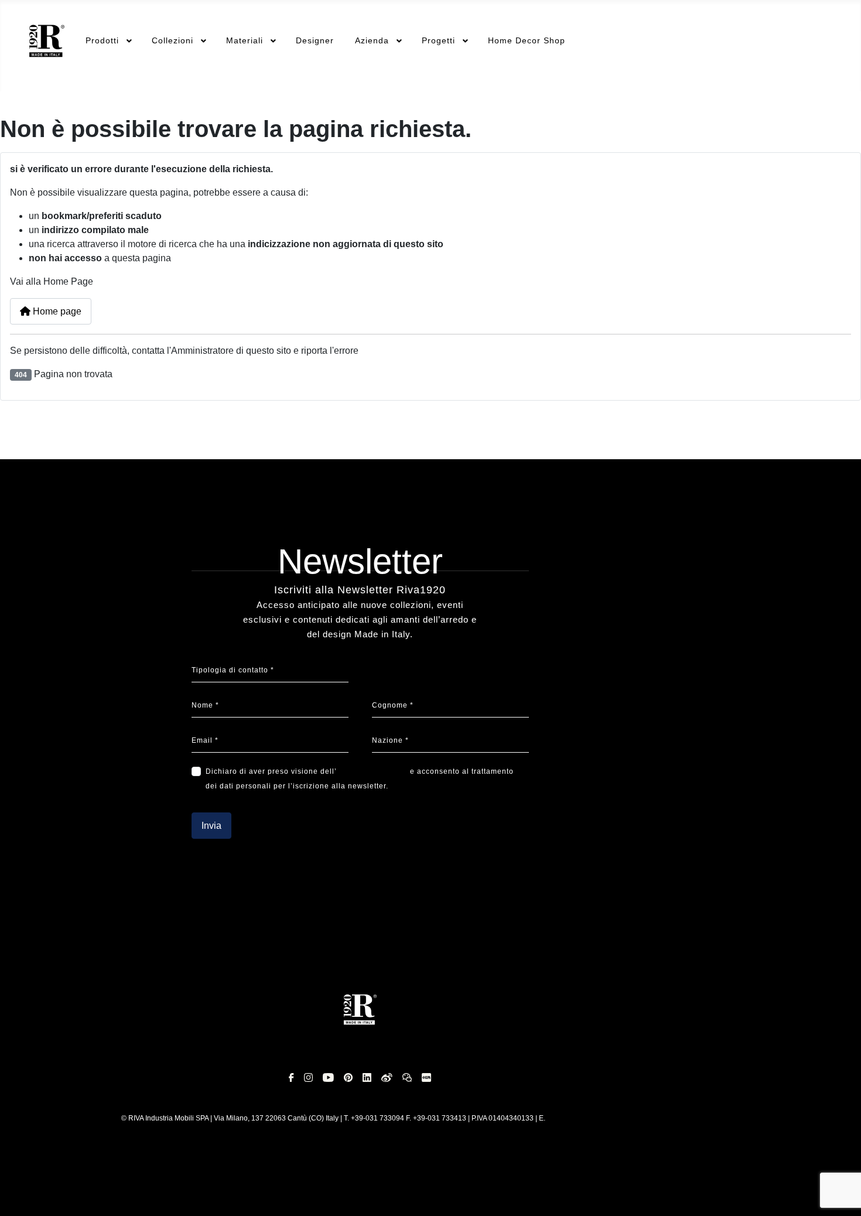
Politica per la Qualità (647, 915)
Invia (211, 826)
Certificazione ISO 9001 (523, 915)
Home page (55, 311)
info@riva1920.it (573, 1118)
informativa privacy (372, 771)
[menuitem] (47, 41)
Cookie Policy (230, 915)
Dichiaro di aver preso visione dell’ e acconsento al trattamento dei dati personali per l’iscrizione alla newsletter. (360, 778)
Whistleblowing (410, 915)
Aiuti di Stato (319, 915)
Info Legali (144, 915)
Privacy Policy (58, 915)
